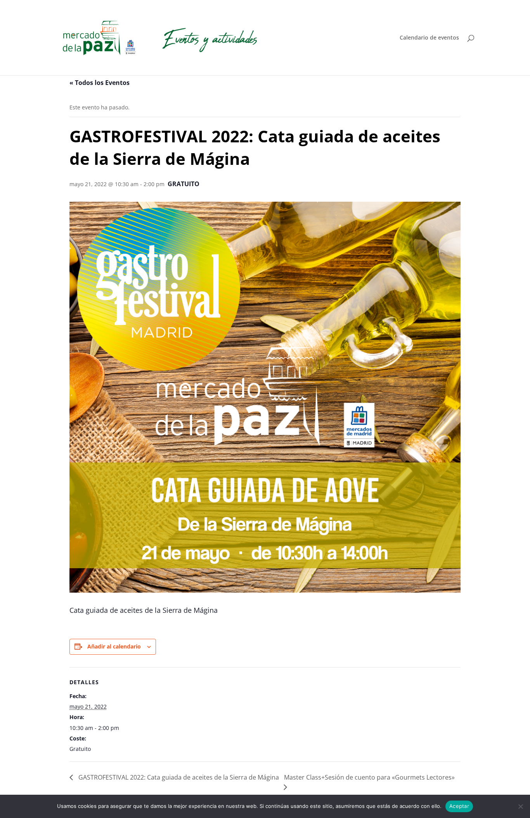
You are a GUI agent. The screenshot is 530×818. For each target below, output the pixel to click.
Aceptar (459, 806)
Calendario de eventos (429, 38)
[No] (520, 806)
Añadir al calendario (114, 646)
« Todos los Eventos (99, 82)
